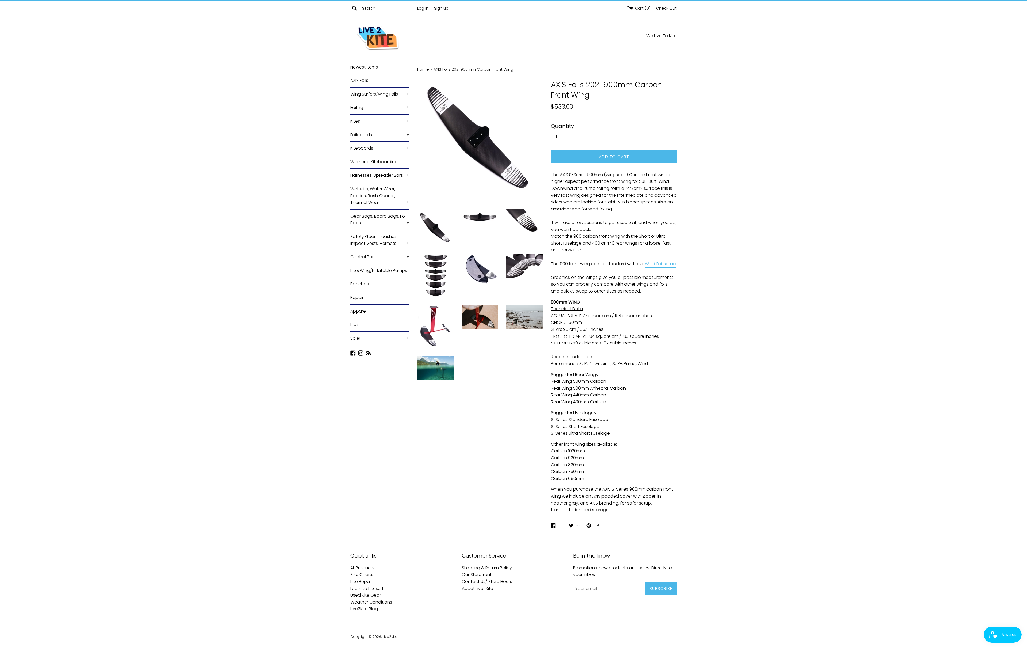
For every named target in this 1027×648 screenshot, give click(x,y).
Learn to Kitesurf (367, 588)
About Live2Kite (477, 588)
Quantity (562, 126)
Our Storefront (477, 574)
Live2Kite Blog (364, 609)
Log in (422, 8)
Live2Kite (390, 636)
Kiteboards (379, 148)
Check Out (666, 8)
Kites (379, 121)
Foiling (379, 107)
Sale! (379, 338)
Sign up (441, 8)
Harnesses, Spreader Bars (379, 175)
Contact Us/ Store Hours (487, 581)
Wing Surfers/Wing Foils (379, 94)
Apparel (358, 311)
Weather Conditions (371, 602)
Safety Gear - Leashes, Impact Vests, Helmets (379, 240)
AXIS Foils (359, 80)
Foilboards (379, 135)
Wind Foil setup (660, 264)
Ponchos (359, 284)
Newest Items (364, 67)
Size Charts (361, 574)
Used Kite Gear (365, 595)
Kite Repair (361, 581)
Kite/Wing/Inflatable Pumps (378, 270)
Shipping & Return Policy (487, 568)
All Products (362, 568)
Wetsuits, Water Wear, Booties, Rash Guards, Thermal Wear (379, 196)
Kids (354, 324)
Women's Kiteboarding (374, 162)
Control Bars (379, 257)
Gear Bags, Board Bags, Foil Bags (379, 219)
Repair (356, 297)
